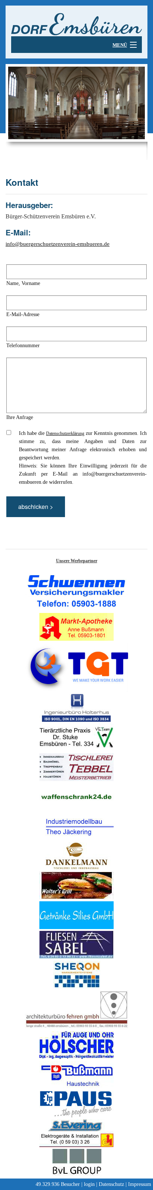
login (89, 1184)
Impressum (139, 1184)
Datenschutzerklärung (65, 433)
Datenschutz (111, 1184)
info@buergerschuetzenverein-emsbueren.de (58, 244)
